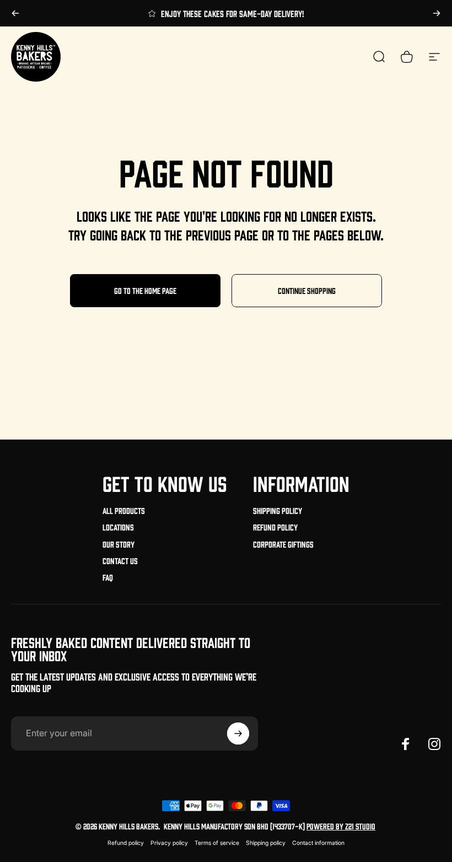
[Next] (436, 13)
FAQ (108, 577)
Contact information (318, 843)
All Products (124, 510)
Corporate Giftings (283, 544)
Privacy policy (169, 843)
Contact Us (120, 560)
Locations (118, 527)
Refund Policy (275, 527)
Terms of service (217, 843)
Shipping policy (266, 843)
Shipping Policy (277, 510)
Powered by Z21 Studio (340, 826)
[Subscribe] (238, 733)
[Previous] (15, 13)
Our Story (118, 544)
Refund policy (125, 843)
